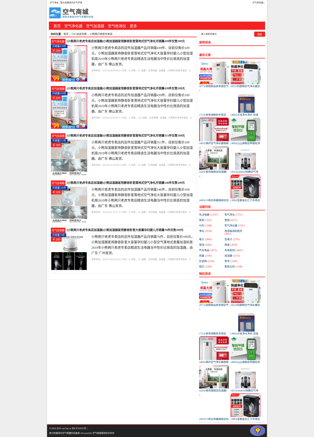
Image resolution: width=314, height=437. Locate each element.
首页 (57, 26)
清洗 (205, 244)
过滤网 (206, 261)
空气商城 (96, 433)
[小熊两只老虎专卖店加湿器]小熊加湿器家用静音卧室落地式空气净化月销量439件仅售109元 (126, 41)
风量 (205, 255)
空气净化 (54, 2)
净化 (205, 231)
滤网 (231, 220)
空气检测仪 (117, 26)
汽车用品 (208, 250)
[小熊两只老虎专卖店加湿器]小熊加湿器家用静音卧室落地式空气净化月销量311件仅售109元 (126, 135)
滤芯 (205, 266)
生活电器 (152, 70)
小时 (205, 225)
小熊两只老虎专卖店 (177, 70)
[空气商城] (71, 13)
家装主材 (233, 266)
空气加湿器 (95, 26)
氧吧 (205, 220)
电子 (205, 239)
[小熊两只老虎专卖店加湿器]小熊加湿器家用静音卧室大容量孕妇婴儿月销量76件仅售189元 (125, 229)
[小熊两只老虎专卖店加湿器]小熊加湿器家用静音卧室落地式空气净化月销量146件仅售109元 (126, 182)
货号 (231, 261)
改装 (231, 244)
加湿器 (162, 70)
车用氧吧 (233, 250)
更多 (133, 26)
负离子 (232, 239)
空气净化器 (257, 2)
